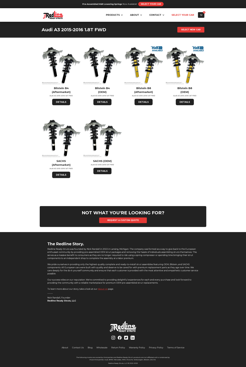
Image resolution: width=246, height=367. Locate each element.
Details (61, 102)
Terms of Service (175, 347)
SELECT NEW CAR (191, 29)
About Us (102, 289)
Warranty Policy (137, 347)
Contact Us (78, 347)
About (65, 347)
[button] (114, 15)
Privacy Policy (156, 347)
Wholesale (101, 347)
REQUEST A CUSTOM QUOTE (123, 220)
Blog (90, 347)
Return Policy (118, 347)
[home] (53, 15)
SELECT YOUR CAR (183, 15)
